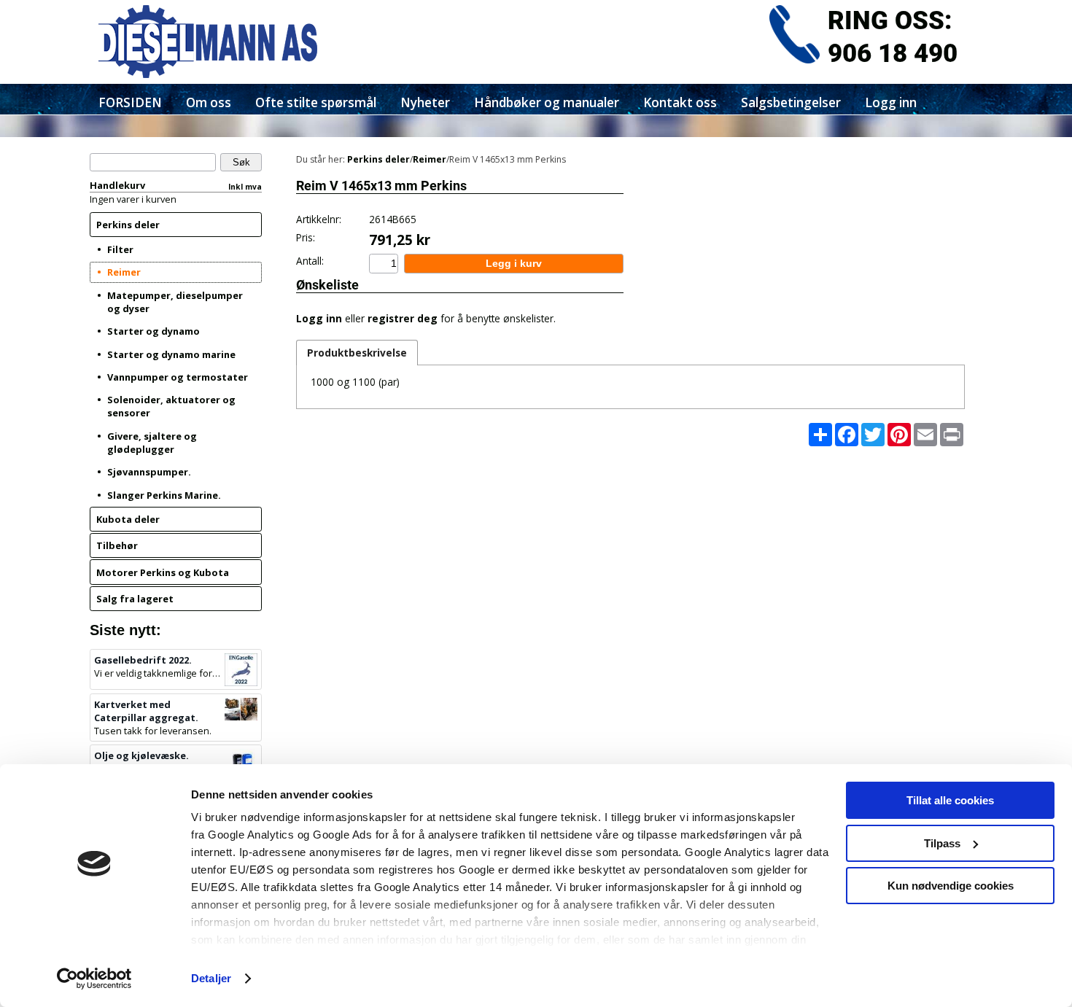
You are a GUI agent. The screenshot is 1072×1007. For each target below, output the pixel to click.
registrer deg (403, 318)
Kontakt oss (680, 102)
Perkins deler (128, 224)
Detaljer (211, 978)
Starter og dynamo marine (171, 354)
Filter (120, 249)
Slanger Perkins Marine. (164, 495)
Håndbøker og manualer (546, 102)
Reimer (124, 272)
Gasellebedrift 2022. (143, 659)
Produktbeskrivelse (357, 352)
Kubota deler (128, 519)
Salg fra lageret (135, 598)
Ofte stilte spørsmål (315, 102)
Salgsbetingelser (791, 102)
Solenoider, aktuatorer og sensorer (171, 406)
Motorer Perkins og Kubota (162, 572)
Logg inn (891, 102)
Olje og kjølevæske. (141, 755)
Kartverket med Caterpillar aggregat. (146, 711)
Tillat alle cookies (950, 800)
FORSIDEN (130, 102)
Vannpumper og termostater (177, 377)
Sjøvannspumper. (149, 471)
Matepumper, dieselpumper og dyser (175, 302)
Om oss (208, 102)
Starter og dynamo (153, 331)
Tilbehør (117, 545)
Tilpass (942, 843)
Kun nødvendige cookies (950, 885)
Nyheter (425, 102)
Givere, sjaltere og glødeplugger (152, 442)
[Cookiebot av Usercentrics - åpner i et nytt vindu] (94, 978)
